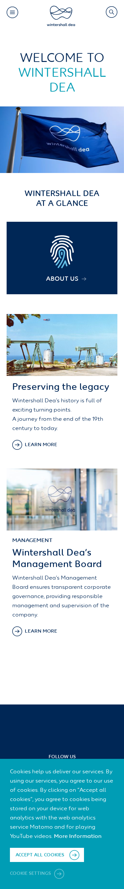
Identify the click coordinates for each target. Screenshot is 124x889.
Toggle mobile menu (12, 12)
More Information (78, 836)
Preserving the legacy (60, 387)
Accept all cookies (40, 855)
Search (111, 12)
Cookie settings (31, 873)
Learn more (41, 444)
